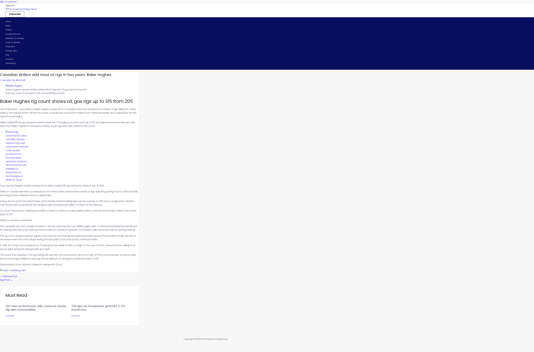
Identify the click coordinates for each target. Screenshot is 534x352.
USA (7, 55)
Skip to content (8, 1)
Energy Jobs (11, 50)
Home (8, 21)
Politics (9, 30)
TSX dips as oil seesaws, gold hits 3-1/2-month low (99, 308)
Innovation (10, 46)
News (8, 25)
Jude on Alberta (13, 42)
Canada (9, 59)
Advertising (11, 63)
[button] (10, 5)
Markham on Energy (15, 38)
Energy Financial (13, 34)
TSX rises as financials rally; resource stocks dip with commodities (36, 308)
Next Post (6, 280)
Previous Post (8, 276)
